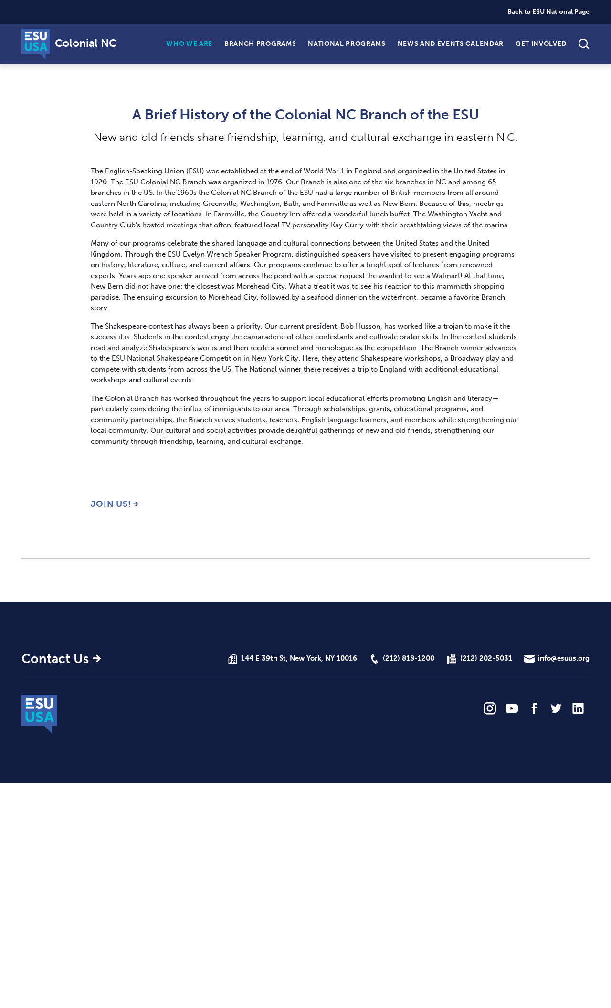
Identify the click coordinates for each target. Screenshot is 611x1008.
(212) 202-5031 (486, 658)
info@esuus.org (564, 658)
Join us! (111, 504)
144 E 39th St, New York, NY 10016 (299, 658)
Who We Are (189, 43)
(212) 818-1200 (408, 658)
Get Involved (541, 43)
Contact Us (55, 658)
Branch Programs (260, 43)
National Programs (346, 43)
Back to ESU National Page (548, 12)
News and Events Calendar (451, 43)
